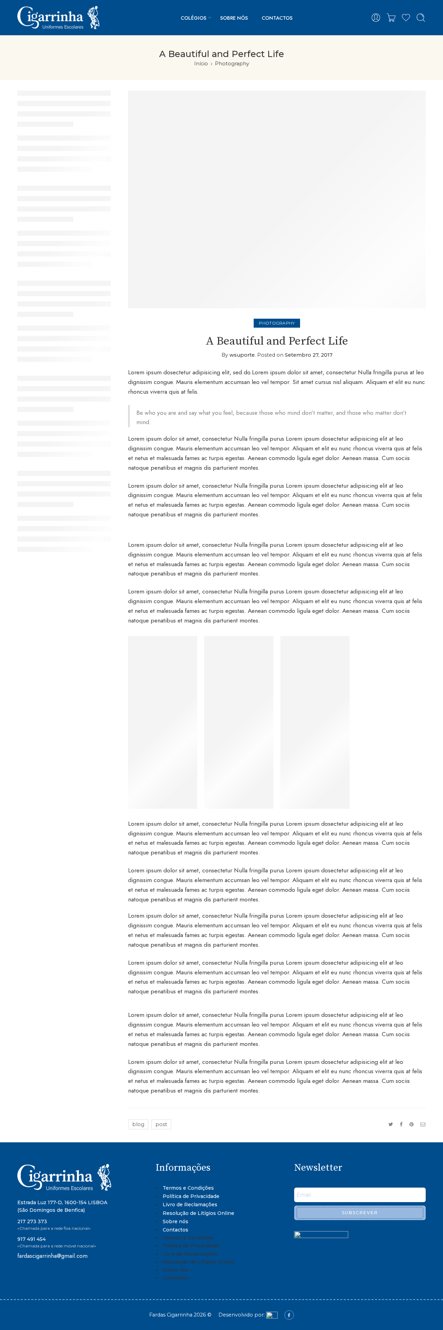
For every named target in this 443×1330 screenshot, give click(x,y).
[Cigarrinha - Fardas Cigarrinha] (59, 17)
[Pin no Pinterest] (411, 1124)
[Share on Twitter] (390, 1124)
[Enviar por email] (423, 1124)
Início (201, 63)
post (161, 1124)
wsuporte (242, 355)
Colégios (193, 17)
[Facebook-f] (288, 1314)
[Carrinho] (391, 17)
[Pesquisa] (421, 17)
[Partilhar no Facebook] (401, 1124)
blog (138, 1124)
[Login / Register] (376, 17)
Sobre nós (234, 17)
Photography (232, 63)
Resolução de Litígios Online (198, 1213)
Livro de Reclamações (190, 1204)
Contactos (277, 17)
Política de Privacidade (191, 1196)
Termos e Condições (188, 1188)
